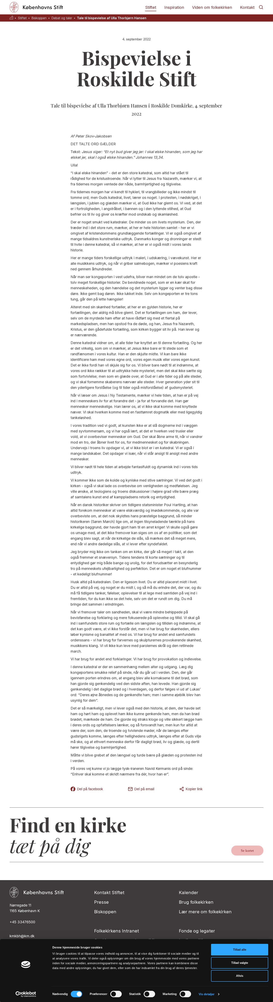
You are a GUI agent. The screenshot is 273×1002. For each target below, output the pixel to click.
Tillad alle (239, 949)
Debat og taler (61, 18)
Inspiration (174, 7)
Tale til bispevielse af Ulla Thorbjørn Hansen (111, 18)
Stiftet (150, 7)
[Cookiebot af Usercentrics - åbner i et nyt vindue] (25, 994)
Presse (101, 902)
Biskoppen (39, 18)
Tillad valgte (239, 962)
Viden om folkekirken (212, 7)
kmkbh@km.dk (22, 936)
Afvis (239, 975)
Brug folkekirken (196, 902)
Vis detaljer (206, 994)
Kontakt (247, 7)
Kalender (188, 892)
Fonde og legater (197, 930)
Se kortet (247, 851)
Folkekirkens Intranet (116, 930)
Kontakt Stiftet (109, 892)
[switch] (116, 994)
